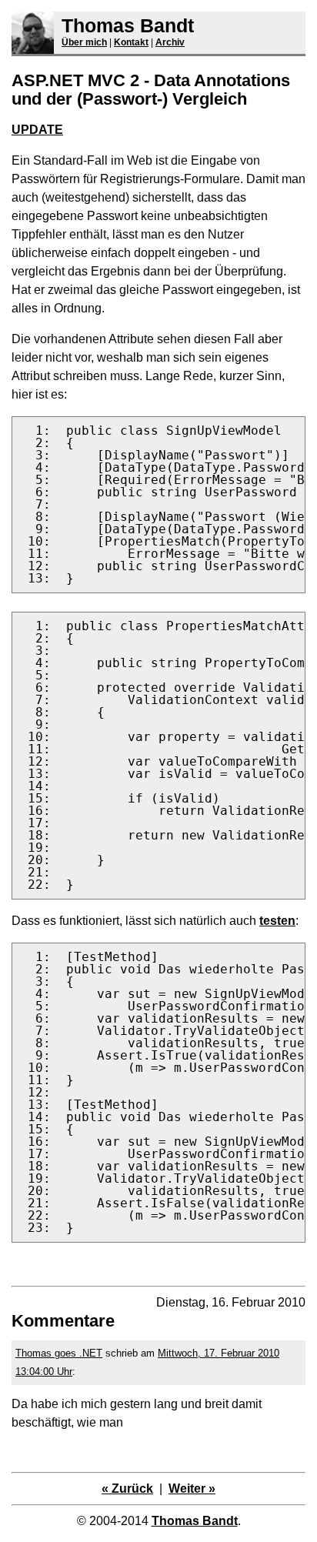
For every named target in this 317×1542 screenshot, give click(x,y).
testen (277, 920)
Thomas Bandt (128, 25)
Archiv (170, 42)
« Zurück (127, 1488)
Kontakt (131, 42)
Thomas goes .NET (58, 1353)
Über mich (84, 42)
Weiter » (192, 1488)
